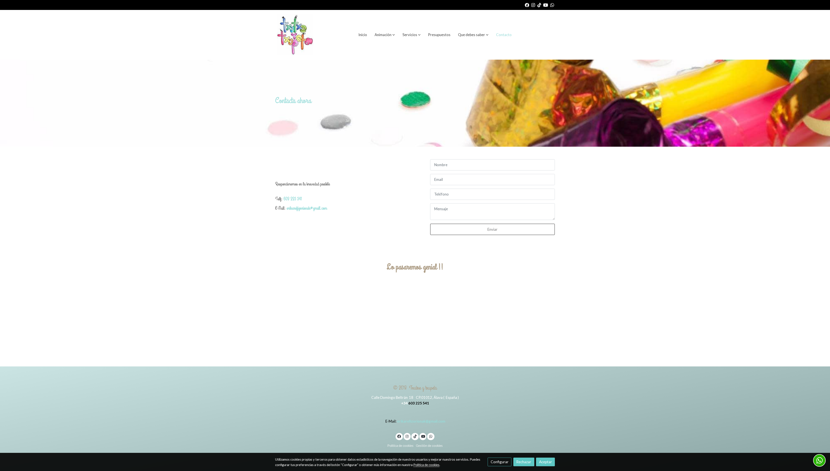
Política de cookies (400, 445)
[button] (385, 35)
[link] (295, 34)
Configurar (500, 462)
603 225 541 (293, 199)
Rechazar (523, 462)
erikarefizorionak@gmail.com (307, 208)
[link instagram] (533, 5)
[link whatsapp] (552, 5)
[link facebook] (527, 5)
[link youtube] (545, 5)
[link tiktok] (539, 5)
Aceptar (545, 462)
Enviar (492, 229)
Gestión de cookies (429, 445)
